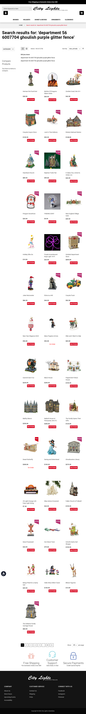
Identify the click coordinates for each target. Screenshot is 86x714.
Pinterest (61, 697)
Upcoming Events (10, 697)
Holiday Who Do (28, 254)
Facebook (61, 691)
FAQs (31, 697)
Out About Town (49, 542)
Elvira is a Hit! (48, 295)
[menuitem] (16, 20)
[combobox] (17, 9)
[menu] (43, 20)
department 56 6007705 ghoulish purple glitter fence (38, 57)
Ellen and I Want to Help (73, 336)
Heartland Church (28, 173)
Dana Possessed (28, 542)
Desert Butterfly (28, 459)
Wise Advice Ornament (51, 501)
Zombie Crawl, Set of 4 (73, 91)
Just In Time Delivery (51, 132)
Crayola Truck (70, 295)
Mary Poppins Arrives (51, 336)
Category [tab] (7, 49)
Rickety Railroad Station (73, 132)
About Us (7, 691)
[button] (5, 13)
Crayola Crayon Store (30, 132)
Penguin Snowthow (29, 213)
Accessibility (8, 700)
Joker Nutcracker (28, 295)
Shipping (32, 694)
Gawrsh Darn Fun (28, 378)
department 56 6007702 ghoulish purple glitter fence (38, 61)
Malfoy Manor (27, 418)
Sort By (64, 48)
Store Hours (8, 694)
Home (21, 25)
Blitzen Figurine (71, 583)
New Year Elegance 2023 (31, 336)
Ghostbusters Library (72, 459)
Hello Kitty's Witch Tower (52, 583)
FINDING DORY (49, 213)
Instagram (61, 694)
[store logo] (50, 8)
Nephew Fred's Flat (50, 173)
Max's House (48, 378)
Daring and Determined (51, 459)
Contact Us (33, 691)
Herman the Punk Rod (30, 91)
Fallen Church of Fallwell (73, 501)
